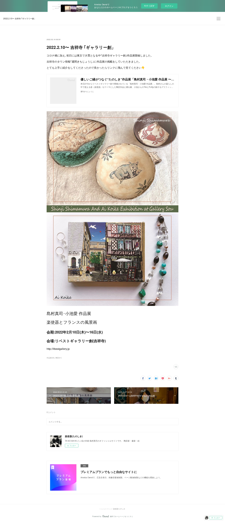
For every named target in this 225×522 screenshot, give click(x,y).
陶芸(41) (59, 358)
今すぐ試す (149, 5)
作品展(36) (51, 358)
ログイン (169, 5)
